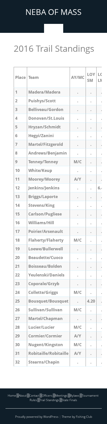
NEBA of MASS (53, 11)
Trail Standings (49, 400)
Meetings (61, 395)
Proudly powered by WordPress (36, 417)
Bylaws (74, 395)
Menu (54, 28)
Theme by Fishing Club (77, 417)
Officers (47, 395)
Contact (34, 395)
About (23, 395)
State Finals (69, 400)
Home (12, 395)
